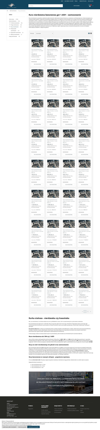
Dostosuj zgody (22, 427)
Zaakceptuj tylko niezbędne (9, 427)
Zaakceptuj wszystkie (33, 427)
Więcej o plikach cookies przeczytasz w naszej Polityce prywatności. (17, 425)
